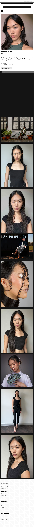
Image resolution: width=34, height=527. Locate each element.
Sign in (2, 493)
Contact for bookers (4, 483)
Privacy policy (3, 517)
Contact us (3, 510)
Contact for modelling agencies (6, 486)
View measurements (7, 68)
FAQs (2, 498)
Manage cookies (4, 519)
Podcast (2, 507)
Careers (2, 505)
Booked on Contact (4, 488)
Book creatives (3, 495)
